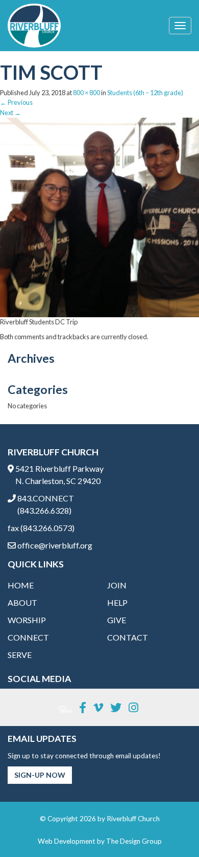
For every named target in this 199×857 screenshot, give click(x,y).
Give (116, 620)
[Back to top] (170, 828)
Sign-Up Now (39, 775)
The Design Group (134, 841)
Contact (127, 637)
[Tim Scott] (99, 216)
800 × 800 (86, 93)
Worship (27, 620)
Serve (20, 655)
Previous (16, 102)
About (22, 602)
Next (10, 112)
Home (21, 585)
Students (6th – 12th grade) (145, 93)
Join (117, 585)
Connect (28, 637)
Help (117, 602)
